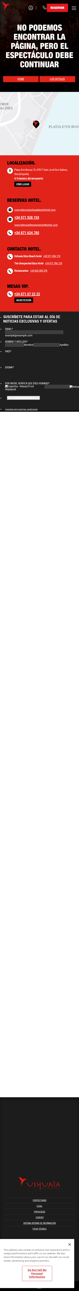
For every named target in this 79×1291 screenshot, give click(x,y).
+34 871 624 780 (26, 232)
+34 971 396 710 (51, 256)
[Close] (70, 1244)
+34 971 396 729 (53, 263)
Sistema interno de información (39, 1223)
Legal (39, 1206)
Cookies (40, 1217)
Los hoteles (57, 79)
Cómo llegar (22, 184)
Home (20, 79)
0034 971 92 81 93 (26, 22)
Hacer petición (23, 300)
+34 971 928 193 (26, 217)
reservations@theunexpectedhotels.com (36, 225)
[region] (37, 1263)
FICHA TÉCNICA (39, 1229)
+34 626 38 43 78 (26, 33)
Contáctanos (39, 1200)
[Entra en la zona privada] (28, 8)
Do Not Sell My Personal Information (37, 1273)
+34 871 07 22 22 (27, 294)
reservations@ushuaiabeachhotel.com (34, 210)
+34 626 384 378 (38, 270)
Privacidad (39, 1211)
